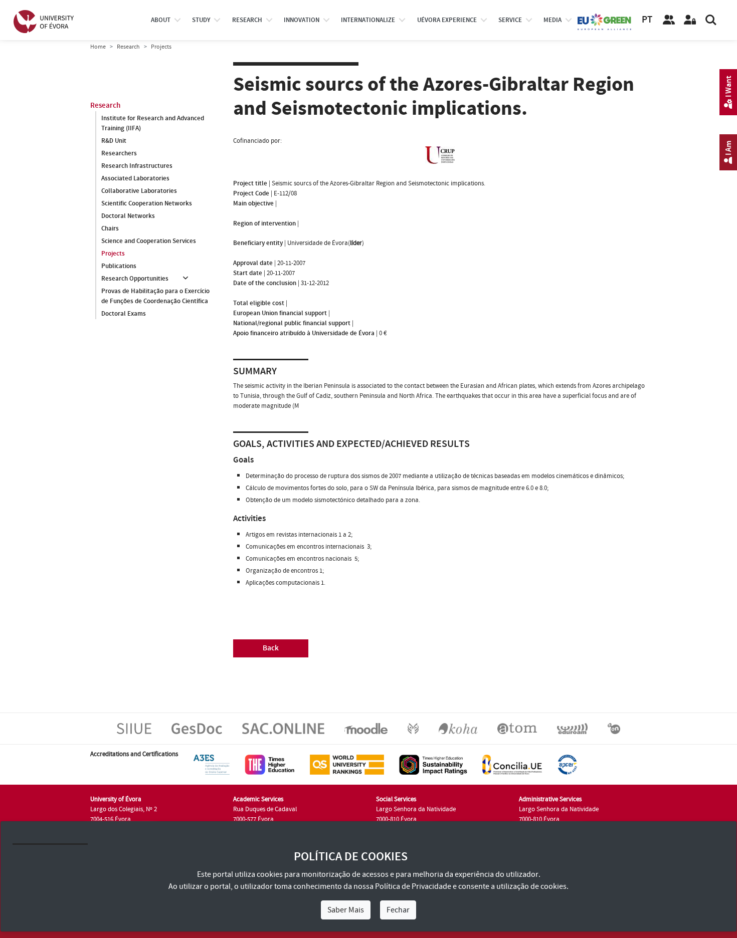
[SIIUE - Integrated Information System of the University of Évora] (134, 728)
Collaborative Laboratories (139, 190)
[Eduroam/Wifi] (572, 728)
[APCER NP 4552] (567, 764)
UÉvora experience (447, 20)
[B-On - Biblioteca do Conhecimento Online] (614, 728)
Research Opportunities (134, 278)
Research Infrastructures (136, 165)
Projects (113, 253)
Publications (118, 266)
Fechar (398, 910)
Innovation (301, 20)
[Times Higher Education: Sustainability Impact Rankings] (433, 764)
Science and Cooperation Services (148, 241)
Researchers (119, 153)
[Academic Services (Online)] (283, 728)
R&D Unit (113, 140)
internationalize (368, 20)
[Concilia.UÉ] (512, 764)
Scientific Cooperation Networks (146, 203)
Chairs (110, 228)
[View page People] (668, 20)
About (160, 20)
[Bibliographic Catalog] (458, 728)
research (247, 20)
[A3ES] (212, 764)
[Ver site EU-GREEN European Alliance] (605, 21)
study (201, 20)
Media (552, 20)
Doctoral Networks (128, 215)
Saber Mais (345, 910)
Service (510, 20)
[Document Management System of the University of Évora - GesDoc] (196, 728)
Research (128, 47)
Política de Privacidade (413, 886)
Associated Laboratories (135, 178)
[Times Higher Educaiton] (270, 764)
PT (647, 20)
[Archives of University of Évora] (517, 728)
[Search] (711, 20)
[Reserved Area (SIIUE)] (689, 20)
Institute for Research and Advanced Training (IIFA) (152, 123)
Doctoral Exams (123, 313)
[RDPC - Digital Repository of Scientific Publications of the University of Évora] (413, 728)
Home (98, 47)
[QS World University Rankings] (347, 764)
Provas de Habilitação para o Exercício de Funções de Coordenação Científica (155, 296)
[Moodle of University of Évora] (365, 728)
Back (271, 648)
